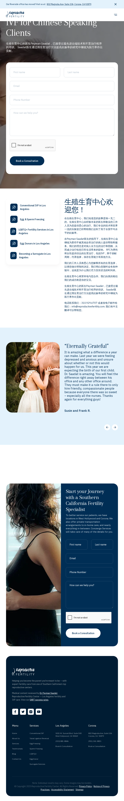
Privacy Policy (85, 786)
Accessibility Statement (62, 789)
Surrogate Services (37, 764)
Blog (14, 754)
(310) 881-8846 (62, 741)
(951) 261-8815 (94, 741)
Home (14, 733)
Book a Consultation (96, 746)
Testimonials (17, 749)
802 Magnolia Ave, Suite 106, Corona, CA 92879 (69, 4)
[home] (15, 14)
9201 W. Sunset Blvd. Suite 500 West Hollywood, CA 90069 (68, 734)
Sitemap (79, 789)
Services (15, 743)
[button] (115, 14)
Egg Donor (34, 759)
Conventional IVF (37, 733)
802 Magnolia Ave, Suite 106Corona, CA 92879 (100, 734)
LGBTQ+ (33, 754)
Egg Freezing (35, 743)
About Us (16, 738)
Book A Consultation (64, 746)
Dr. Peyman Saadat (48, 693)
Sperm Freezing (36, 749)
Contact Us (16, 759)
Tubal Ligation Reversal (39, 738)
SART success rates (39, 699)
